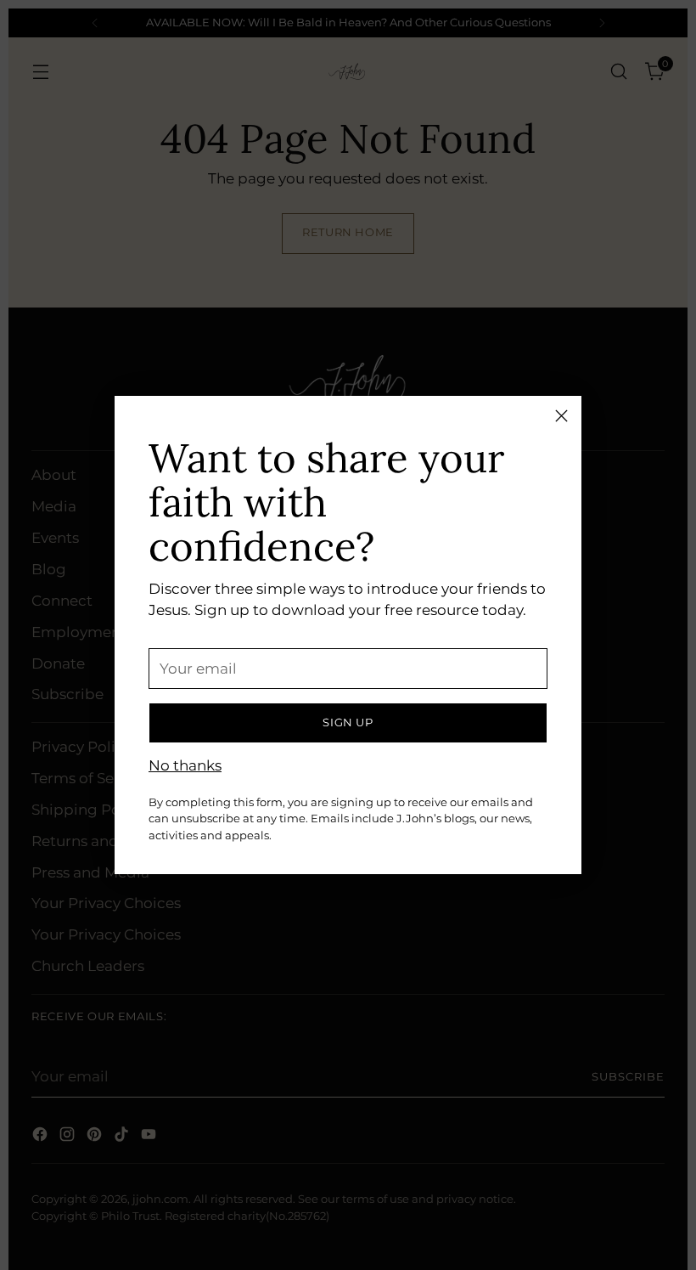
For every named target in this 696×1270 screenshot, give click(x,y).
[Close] (561, 416)
